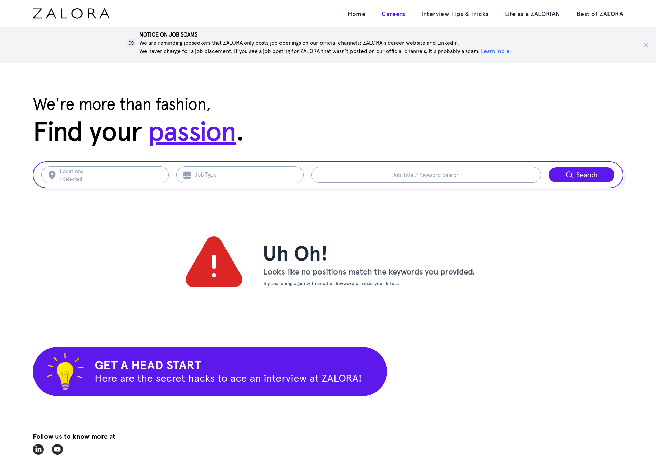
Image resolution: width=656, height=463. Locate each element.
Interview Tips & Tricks (454, 13)
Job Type (206, 174)
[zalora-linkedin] (38, 449)
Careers (393, 13)
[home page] (84, 13)
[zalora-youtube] (57, 449)
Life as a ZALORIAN (532, 13)
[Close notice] (646, 45)
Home (356, 13)
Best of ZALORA (600, 13)
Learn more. (496, 51)
